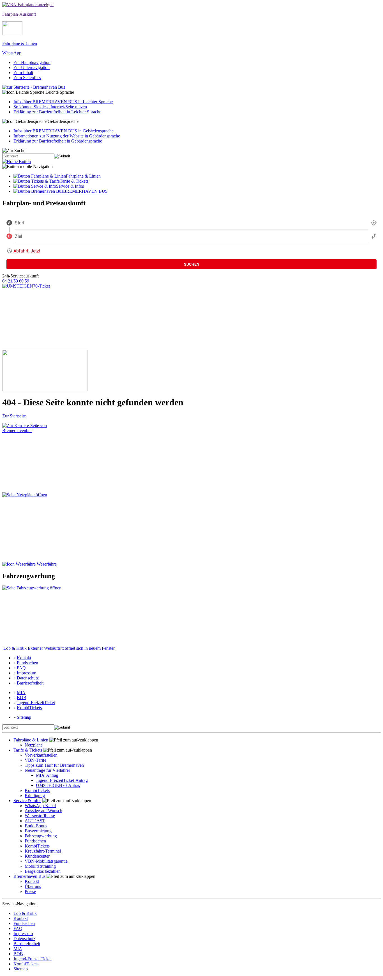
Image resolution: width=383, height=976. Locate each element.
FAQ (21, 667)
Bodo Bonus (36, 825)
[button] (191, 92)
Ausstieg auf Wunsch (43, 810)
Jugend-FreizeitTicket (36, 702)
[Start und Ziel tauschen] (374, 236)
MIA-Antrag (47, 775)
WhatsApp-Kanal (40, 805)
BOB (21, 697)
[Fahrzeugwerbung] (32, 615)
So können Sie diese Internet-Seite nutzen (50, 106)
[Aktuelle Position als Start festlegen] (374, 223)
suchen (191, 264)
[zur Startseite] (16, 161)
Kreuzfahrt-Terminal (43, 851)
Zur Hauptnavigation (31, 62)
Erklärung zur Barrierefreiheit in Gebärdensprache (57, 141)
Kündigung (35, 795)
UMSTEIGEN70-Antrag (58, 785)
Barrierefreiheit (30, 683)
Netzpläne (34, 745)
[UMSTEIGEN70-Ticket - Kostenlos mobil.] (44, 317)
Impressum (26, 672)
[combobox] (191, 222)
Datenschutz (28, 678)
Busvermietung (38, 830)
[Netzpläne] (37, 527)
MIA (21, 692)
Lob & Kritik (58, 648)
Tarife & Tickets (27, 750)
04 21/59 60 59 (15, 281)
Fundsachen (27, 662)
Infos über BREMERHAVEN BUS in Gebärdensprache (63, 130)
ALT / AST (35, 820)
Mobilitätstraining (40, 866)
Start (19, 222)
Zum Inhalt (23, 72)
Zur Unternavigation (31, 67)
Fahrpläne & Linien (30, 740)
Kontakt (24, 657)
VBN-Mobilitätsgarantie (46, 861)
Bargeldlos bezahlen (43, 871)
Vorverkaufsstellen (41, 755)
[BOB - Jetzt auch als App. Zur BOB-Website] (44, 370)
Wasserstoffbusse (40, 815)
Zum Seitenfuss (27, 77)
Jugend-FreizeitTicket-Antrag (62, 780)
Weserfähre (46, 564)
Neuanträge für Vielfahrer (47, 770)
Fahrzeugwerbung (41, 835)
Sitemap (24, 717)
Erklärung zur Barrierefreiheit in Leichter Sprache (57, 111)
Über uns (33, 886)
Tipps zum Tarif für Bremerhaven (54, 765)
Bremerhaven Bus (29, 876)
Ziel (18, 236)
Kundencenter (37, 856)
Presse (30, 891)
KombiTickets (29, 707)
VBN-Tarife (35, 760)
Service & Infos (27, 800)
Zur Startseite (14, 416)
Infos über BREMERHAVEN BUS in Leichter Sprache (63, 101)
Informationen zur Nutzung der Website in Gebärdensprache (66, 136)
